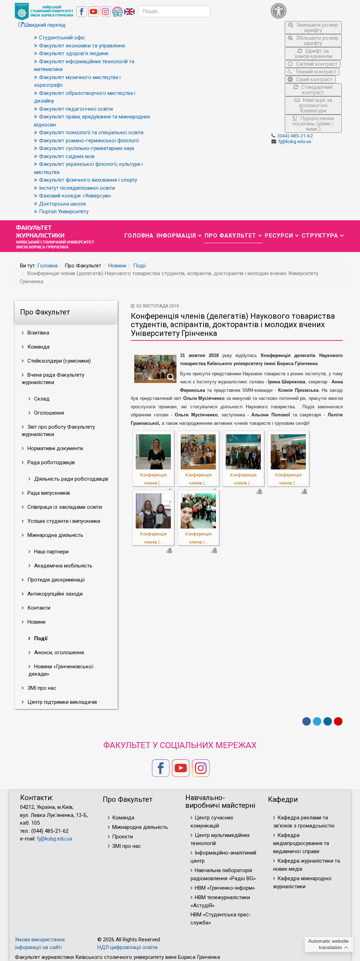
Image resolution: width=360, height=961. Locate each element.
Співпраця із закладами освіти (64, 507)
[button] (306, 11)
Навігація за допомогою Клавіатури (315, 105)
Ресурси (279, 235)
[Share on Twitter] (317, 721)
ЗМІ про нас (41, 688)
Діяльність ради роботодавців (70, 479)
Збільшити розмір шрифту (317, 40)
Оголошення (48, 413)
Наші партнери (51, 551)
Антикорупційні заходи (54, 594)
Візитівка (37, 333)
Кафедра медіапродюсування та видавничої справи (301, 843)
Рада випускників (48, 493)
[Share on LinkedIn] (327, 721)
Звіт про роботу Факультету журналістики (58, 430)
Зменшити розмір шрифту (316, 27)
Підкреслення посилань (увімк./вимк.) (313, 123)
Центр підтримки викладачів (61, 702)
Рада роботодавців (50, 462)
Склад (41, 399)
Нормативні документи (54, 448)
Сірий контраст (314, 79)
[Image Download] (259, 491)
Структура (320, 235)
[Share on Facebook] (306, 721)
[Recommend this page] (338, 721)
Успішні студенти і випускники (63, 521)
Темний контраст (315, 72)
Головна (139, 235)
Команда (38, 347)
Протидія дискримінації (55, 580)
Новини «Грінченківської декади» (60, 670)
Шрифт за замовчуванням (313, 53)
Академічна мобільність (62, 566)
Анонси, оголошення (58, 652)
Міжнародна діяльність (54, 535)
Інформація (176, 235)
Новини (117, 265)
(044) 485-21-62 (295, 135)
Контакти (38, 608)
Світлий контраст (316, 64)
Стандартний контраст (316, 90)
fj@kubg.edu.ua (294, 141)
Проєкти (122, 836)
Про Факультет (230, 235)
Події (139, 265)
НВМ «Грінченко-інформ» (225, 888)
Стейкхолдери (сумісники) (58, 361)
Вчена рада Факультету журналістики (53, 378)
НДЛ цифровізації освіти (127, 947)
